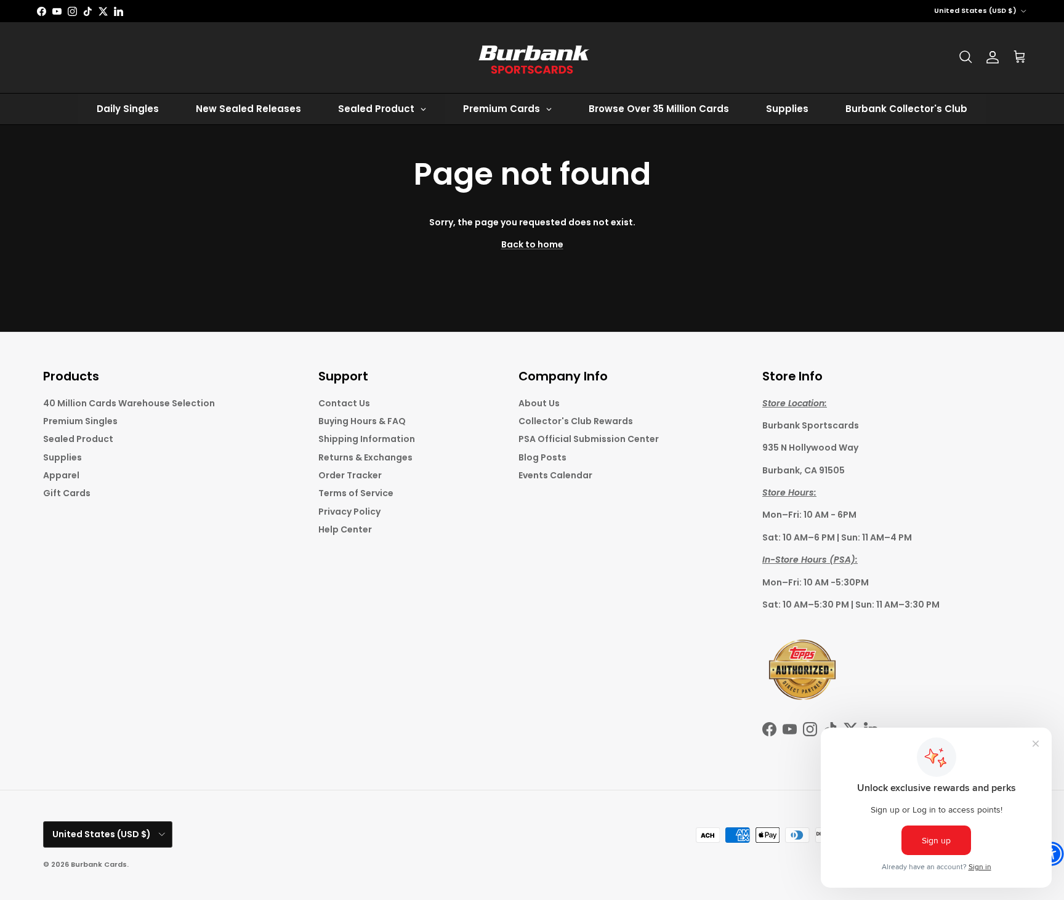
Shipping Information (366, 439)
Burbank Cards (99, 864)
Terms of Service (355, 493)
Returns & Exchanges (365, 457)
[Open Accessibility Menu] (1051, 854)
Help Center (345, 529)
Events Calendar (555, 475)
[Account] (992, 57)
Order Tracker (350, 475)
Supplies (62, 457)
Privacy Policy (349, 511)
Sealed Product (78, 439)
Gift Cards (67, 493)
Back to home (532, 244)
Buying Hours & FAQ (362, 421)
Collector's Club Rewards (575, 421)
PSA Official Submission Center (588, 439)
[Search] (965, 57)
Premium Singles (80, 421)
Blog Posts (542, 457)
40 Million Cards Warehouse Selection (129, 403)
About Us (539, 403)
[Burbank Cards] (532, 57)
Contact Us (344, 403)
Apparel (61, 475)
